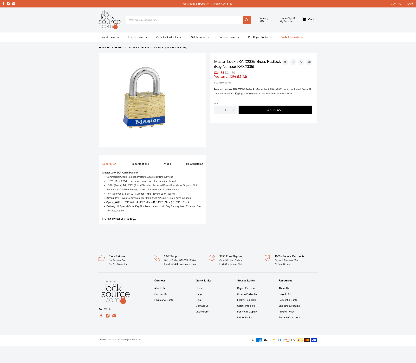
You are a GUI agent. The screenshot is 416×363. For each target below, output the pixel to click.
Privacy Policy (286, 311)
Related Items (194, 163)
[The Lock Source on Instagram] (8, 4)
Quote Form (202, 311)
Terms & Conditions (289, 317)
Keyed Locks (108, 37)
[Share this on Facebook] (293, 62)
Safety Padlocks (246, 305)
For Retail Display (247, 311)
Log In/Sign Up (288, 20)
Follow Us (104, 309)
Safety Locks (198, 37)
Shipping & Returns (289, 305)
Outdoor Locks (227, 37)
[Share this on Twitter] (285, 62)
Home (102, 47)
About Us (159, 288)
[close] (412, 3)
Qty (216, 103)
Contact (397, 3)
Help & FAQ (285, 294)
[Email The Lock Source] (14, 4)
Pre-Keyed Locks (258, 37)
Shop (199, 294)
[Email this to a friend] (309, 62)
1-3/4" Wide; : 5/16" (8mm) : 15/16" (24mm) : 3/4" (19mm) (147, 202)
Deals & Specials (290, 37)
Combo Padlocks (247, 294)
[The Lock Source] (109, 20)
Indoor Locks (244, 317)
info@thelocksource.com (183, 264)
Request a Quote (288, 300)
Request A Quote (163, 300)
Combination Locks (167, 37)
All (112, 47)
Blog (198, 300)
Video (167, 163)
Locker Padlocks (246, 300)
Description (109, 163)
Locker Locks (135, 37)
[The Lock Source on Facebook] (3, 4)
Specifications (140, 163)
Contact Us (160, 294)
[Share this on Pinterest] (301, 62)
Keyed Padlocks (246, 288)
